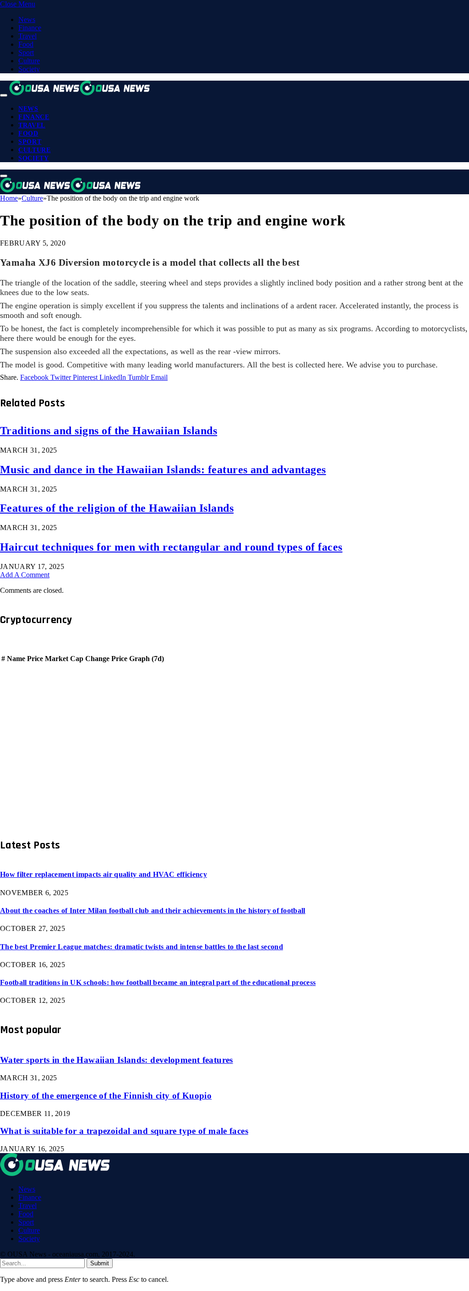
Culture (29, 61)
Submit (99, 1263)
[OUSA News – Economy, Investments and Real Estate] (79, 93)
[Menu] (3, 95)
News (26, 19)
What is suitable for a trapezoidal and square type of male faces (124, 1131)
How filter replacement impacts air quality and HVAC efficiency (103, 874)
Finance (29, 28)
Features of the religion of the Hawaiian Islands (117, 508)
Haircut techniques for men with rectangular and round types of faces (171, 547)
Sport (26, 52)
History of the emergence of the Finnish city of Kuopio (106, 1095)
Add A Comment (24, 575)
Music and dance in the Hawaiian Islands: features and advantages (163, 470)
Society (29, 69)
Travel (27, 36)
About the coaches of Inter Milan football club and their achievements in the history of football (152, 910)
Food (25, 44)
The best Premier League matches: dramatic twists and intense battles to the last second (141, 947)
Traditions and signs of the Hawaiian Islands (108, 431)
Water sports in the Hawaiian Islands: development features (116, 1060)
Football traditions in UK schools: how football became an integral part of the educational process (158, 982)
